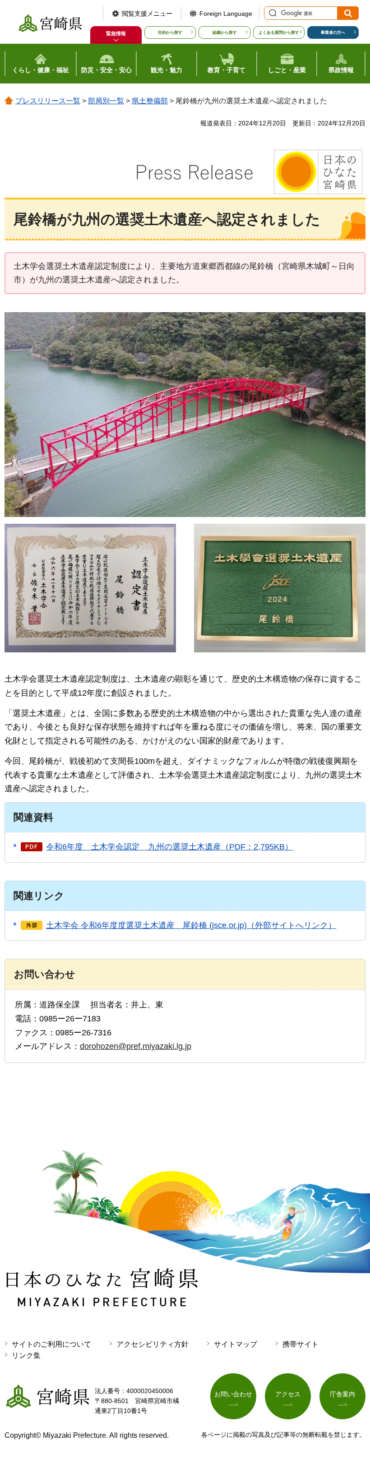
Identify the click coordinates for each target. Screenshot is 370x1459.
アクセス (288, 1394)
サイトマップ (235, 1344)
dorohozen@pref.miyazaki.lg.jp (135, 1046)
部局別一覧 (106, 101)
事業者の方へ (333, 32)
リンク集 (26, 1355)
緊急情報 (116, 33)
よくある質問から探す (279, 32)
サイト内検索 (271, 13)
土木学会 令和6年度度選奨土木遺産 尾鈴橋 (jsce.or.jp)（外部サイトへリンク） (191, 925)
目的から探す (170, 32)
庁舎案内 (342, 1394)
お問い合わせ (233, 1394)
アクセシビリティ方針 (152, 1344)
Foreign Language (225, 13)
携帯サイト (300, 1344)
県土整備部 (150, 101)
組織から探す (225, 32)
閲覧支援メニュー (147, 13)
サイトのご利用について (51, 1344)
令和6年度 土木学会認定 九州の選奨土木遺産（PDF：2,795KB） (169, 846)
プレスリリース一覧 (47, 101)
